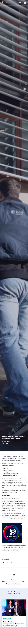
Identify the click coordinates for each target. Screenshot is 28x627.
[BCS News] (14, 575)
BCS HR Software (6, 441)
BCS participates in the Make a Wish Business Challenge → (13, 583)
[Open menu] (25, 3)
